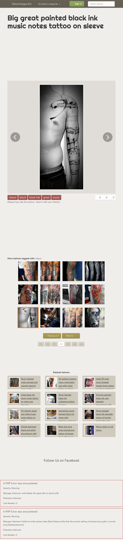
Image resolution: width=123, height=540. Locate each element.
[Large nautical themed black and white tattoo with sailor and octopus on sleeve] (108, 137)
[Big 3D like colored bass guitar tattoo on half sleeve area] (72, 294)
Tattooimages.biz (21, 4)
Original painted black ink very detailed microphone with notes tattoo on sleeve (98, 401)
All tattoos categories (48, 4)
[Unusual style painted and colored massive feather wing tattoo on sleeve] (94, 271)
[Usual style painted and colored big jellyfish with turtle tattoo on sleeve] (72, 271)
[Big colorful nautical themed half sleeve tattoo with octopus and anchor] (15, 137)
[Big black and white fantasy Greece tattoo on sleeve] (50, 271)
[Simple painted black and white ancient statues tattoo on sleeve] (72, 317)
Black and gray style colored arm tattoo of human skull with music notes (60, 433)
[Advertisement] (43, 55)
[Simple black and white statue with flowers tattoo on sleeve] (28, 271)
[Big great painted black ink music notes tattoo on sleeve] (28, 317)
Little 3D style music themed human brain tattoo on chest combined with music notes (99, 385)
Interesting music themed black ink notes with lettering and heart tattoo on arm (61, 417)
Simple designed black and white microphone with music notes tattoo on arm (23, 433)
